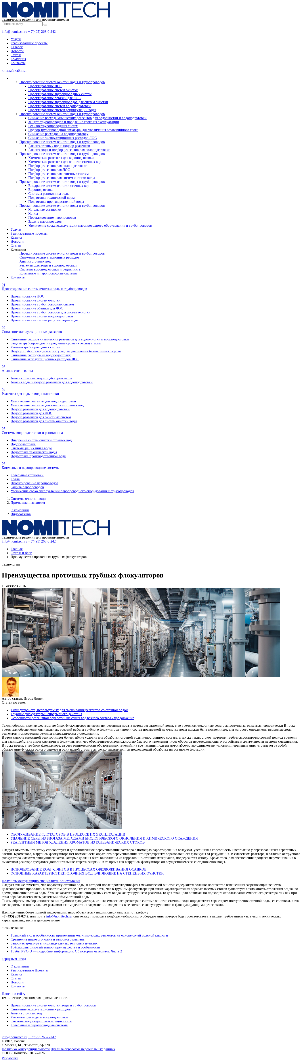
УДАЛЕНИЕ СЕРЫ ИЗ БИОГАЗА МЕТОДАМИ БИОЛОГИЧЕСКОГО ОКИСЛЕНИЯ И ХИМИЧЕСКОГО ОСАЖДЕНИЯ (104, 838)
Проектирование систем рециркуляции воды (62, 110)
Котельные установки (44, 209)
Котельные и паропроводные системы (48, 273)
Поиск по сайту (13, 994)
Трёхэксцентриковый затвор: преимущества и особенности (55, 947)
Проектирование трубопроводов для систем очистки (68, 102)
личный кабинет (14, 70)
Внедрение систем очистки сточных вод (58, 185)
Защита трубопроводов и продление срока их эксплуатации (73, 122)
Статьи (16, 55)
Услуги (16, 39)
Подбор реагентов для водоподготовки (57, 166)
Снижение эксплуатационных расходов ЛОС (62, 138)
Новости (17, 51)
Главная (17, 549)
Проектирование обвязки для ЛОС (54, 98)
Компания (18, 59)
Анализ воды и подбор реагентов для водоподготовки (69, 150)
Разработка (10, 1058)
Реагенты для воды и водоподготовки (48, 265)
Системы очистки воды (28, 498)
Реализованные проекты (29, 43)
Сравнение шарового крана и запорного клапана (47, 939)
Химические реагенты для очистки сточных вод (64, 162)
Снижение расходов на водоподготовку (58, 134)
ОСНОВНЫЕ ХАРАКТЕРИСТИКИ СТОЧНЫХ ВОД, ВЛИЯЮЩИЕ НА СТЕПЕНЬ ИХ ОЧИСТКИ (87, 873)
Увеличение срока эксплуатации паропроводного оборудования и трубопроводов (90, 225)
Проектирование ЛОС (45, 86)
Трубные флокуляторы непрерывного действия (46, 714)
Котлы (33, 213)
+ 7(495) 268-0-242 (42, 31)
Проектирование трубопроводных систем (60, 94)
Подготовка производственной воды (56, 201)
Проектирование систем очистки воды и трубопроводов (62, 82)
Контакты (18, 63)
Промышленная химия (28, 502)
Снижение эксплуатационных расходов (49, 257)
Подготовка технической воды (51, 197)
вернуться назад (14, 959)
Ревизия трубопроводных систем (53, 126)
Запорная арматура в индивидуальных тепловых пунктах (54, 943)
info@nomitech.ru (14, 31)
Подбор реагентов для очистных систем (58, 174)
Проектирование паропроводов (52, 217)
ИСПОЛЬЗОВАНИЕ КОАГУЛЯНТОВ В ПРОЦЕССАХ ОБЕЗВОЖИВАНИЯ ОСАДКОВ (79, 869)
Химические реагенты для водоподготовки (61, 158)
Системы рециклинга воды (48, 193)
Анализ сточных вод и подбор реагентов (59, 146)
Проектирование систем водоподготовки (59, 106)
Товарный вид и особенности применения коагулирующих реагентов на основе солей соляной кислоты (89, 935)
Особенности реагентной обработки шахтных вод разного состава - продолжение (72, 718)
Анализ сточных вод (35, 261)
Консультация (69, 881)
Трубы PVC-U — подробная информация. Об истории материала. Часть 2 (66, 951)
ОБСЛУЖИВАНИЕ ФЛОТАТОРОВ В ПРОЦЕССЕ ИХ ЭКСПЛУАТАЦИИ (68, 834)
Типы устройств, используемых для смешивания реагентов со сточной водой (69, 710)
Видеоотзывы (21, 514)
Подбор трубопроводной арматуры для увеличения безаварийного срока (83, 130)
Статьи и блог (21, 553)
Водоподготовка (40, 189)
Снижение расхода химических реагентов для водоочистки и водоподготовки (87, 118)
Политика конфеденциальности (26, 1049)
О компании (20, 510)
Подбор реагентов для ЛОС (49, 170)
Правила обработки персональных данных (83, 1049)
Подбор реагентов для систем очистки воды (61, 178)
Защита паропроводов (45, 221)
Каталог (17, 47)
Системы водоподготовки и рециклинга (49, 269)
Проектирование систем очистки (53, 90)
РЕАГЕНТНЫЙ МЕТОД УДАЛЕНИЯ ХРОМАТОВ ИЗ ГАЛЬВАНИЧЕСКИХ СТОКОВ (78, 842)
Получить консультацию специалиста (30, 881)
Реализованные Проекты (29, 970)
